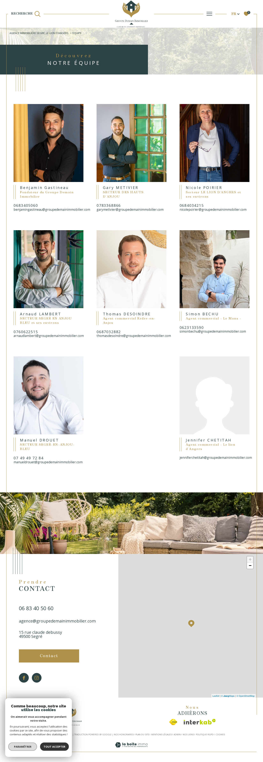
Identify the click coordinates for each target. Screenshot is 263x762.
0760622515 (26, 332)
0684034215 (192, 206)
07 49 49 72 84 (28, 458)
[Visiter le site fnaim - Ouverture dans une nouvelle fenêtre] (173, 722)
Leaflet (215, 695)
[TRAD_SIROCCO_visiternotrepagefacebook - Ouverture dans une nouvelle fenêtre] (24, 678)
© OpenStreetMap (245, 695)
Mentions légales (161, 734)
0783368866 (109, 206)
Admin (177, 734)
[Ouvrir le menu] (209, 14)
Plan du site (142, 734)
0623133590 (192, 328)
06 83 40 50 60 (36, 608)
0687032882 (109, 332)
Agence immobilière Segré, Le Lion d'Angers (38, 33)
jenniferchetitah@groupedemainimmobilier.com (214, 457)
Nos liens (188, 734)
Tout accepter (54, 746)
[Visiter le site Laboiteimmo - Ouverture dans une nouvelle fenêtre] (131, 749)
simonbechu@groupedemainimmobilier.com (213, 331)
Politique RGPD (204, 734)
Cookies (220, 734)
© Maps (228, 695)
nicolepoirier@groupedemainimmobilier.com (213, 209)
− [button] (250, 565)
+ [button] (250, 559)
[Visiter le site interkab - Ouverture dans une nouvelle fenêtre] (200, 721)
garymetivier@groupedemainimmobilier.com (130, 209)
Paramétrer (22, 746)
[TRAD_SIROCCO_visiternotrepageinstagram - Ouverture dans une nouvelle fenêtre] (37, 678)
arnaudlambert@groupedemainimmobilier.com (48, 335)
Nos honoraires (123, 734)
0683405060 (26, 206)
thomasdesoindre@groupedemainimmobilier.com (131, 335)
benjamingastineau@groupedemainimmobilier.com (48, 209)
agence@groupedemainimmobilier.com (57, 621)
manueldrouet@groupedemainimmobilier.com (48, 462)
